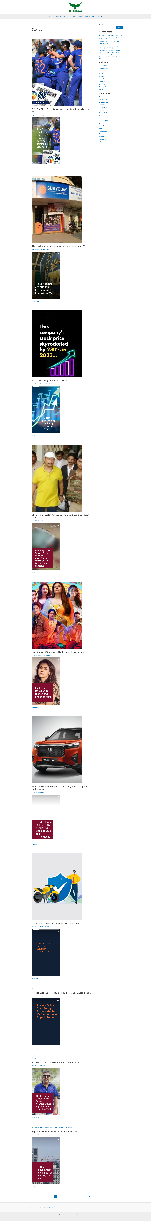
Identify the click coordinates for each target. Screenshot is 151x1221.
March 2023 (102, 84)
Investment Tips (103, 112)
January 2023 (103, 89)
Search (101, 25)
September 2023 (104, 68)
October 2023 (103, 65)
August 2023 (102, 71)
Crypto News (102, 104)
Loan (100, 118)
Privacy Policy (46, 1207)
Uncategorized (103, 139)
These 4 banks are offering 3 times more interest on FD (58, 246)
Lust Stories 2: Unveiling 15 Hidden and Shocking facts (58, 652)
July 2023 (102, 73)
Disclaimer (54, 1207)
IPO (65, 17)
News (100, 128)
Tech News (102, 134)
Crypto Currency (103, 102)
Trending (101, 136)
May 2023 (102, 79)
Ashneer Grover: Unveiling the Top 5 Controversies (56, 1062)
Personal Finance (76, 17)
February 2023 (103, 87)
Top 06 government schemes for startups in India (55, 1131)
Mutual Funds (90, 17)
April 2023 (102, 81)
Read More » (35, 167)
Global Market (103, 107)
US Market (102, 142)
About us (31, 1207)
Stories (100, 17)
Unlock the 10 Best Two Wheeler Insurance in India (56, 923)
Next (90, 1196)
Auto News (102, 97)
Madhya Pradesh (103, 120)
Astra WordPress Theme (87, 1214)
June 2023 (102, 76)
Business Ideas (103, 99)
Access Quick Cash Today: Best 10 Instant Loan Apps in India (61, 993)
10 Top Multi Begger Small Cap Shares (50, 380)
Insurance (102, 110)
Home (50, 17)
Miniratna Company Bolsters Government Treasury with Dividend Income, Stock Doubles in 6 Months (110, 37)
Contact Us (38, 1207)
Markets (58, 17)
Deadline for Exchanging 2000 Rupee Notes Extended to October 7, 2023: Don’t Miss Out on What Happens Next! (110, 52)
